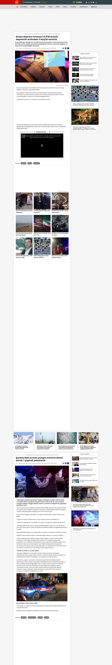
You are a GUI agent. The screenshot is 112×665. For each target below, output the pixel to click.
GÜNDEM (33, 7)
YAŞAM (50, 7)
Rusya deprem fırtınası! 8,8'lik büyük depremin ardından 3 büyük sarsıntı (42, 34)
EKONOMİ (42, 7)
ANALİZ (65, 7)
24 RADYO (44, 2)
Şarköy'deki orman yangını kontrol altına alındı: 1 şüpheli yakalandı (42, 455)
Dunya (22, 34)
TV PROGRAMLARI (27, 2)
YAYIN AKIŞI (36, 2)
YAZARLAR (73, 7)
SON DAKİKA (23, 7)
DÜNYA (58, 7)
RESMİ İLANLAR (84, 7)
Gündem (23, 455)
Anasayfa (17, 34)
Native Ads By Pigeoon (63, 191)
